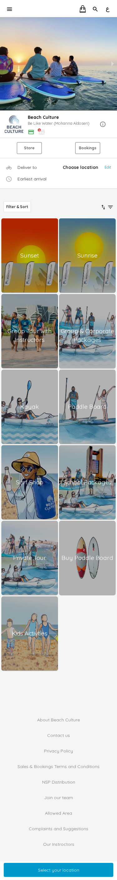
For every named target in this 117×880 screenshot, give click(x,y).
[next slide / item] (112, 63)
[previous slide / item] (4, 63)
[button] (58, 124)
